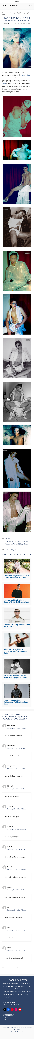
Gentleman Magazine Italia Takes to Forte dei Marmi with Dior (16, 576)
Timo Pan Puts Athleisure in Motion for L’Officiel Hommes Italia (15, 651)
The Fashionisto (8, 23)
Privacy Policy (11, 1027)
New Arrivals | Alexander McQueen (16, 541)
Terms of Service (20, 1027)
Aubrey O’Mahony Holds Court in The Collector (17, 625)
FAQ (4, 1021)
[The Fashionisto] (10, 5)
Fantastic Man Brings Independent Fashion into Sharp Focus (16, 702)
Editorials (9, 13)
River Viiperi (26, 75)
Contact (6, 1017)
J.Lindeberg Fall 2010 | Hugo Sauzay (17, 544)
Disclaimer (4, 1027)
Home (3, 13)
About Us (6, 1019)
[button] (33, 2)
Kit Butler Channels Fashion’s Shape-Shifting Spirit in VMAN (15, 676)
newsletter (15, 1004)
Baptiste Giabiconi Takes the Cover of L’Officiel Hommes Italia (16, 601)
